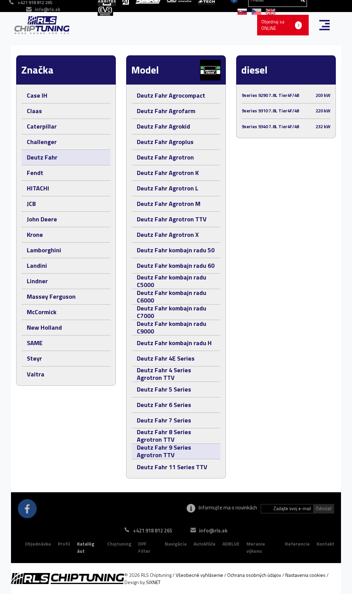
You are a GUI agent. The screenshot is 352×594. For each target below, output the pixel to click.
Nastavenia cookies (305, 575)
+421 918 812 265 (152, 531)
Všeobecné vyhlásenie (199, 575)
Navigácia (176, 543)
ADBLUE (231, 543)
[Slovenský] (241, 11)
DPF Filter (144, 547)
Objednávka (38, 543)
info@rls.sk (47, 9)
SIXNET (153, 582)
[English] (268, 11)
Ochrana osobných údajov (254, 575)
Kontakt (325, 543)
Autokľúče (205, 543)
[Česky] (255, 11)
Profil (64, 543)
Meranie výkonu (255, 547)
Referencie (297, 543)
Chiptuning (119, 543)
